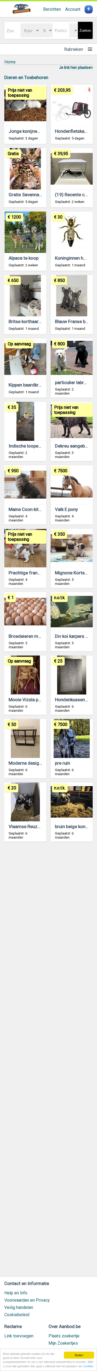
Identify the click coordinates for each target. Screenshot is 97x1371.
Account (72, 9)
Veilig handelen (18, 1307)
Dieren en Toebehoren (26, 77)
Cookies (88, 1366)
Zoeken (85, 30)
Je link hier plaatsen (76, 67)
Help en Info (15, 1292)
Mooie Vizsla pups (27, 699)
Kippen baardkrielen (28, 385)
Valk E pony (66, 509)
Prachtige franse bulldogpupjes (40, 572)
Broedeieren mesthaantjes (35, 636)
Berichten (52, 9)
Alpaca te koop (24, 258)
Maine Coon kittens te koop (36, 509)
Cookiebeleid (16, 1314)
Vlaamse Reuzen (25, 826)
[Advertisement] (48, 1061)
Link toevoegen (18, 1335)
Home (10, 62)
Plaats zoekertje (63, 1335)
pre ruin (62, 763)
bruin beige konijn (72, 826)
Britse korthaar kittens (31, 321)
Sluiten (79, 1355)
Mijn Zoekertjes (63, 1343)
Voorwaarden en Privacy (27, 1300)
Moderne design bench (32, 763)
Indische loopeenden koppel (37, 446)
